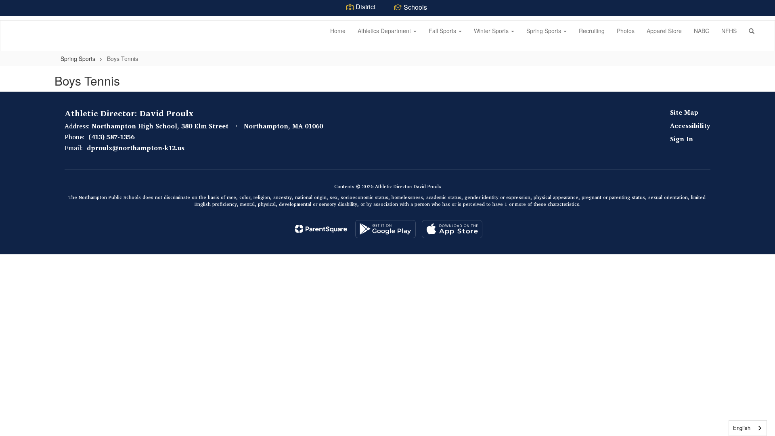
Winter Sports (492, 31)
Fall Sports (443, 31)
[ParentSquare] (321, 229)
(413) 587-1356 (111, 137)
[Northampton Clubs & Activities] (12, 20)
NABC (701, 31)
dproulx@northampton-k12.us (135, 148)
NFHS (729, 31)
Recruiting (592, 31)
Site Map (684, 112)
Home (338, 31)
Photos (626, 31)
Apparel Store (664, 31)
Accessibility (690, 125)
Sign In (681, 139)
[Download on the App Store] (452, 229)
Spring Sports (544, 31)
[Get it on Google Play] (385, 229)
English (741, 428)
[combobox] (748, 428)
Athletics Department (385, 31)
